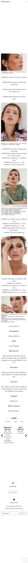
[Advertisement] (14, 36)
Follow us (13, 492)
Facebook (7, 421)
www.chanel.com (14, 326)
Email (22, 421)
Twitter (15, 421)
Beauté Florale (20, 430)
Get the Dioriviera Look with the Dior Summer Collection (8, 435)
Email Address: (5, 513)
